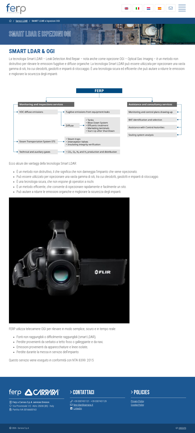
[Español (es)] (159, 8)
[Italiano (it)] (137, 8)
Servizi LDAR (22, 20)
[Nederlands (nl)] (148, 8)
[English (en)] (126, 8)
